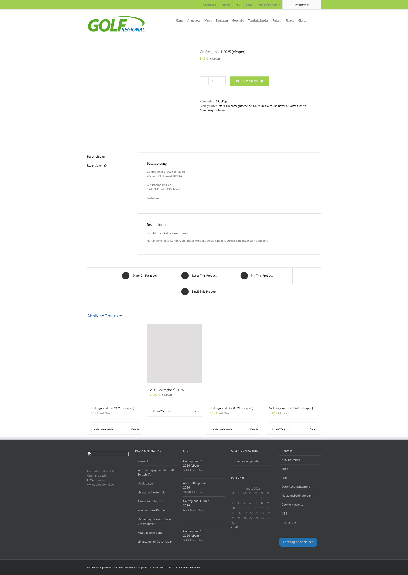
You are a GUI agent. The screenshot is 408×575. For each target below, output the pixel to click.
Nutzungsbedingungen (297, 495)
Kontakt (287, 451)
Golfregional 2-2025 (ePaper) (231, 408)
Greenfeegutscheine (212, 110)
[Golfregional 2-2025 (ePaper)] (233, 363)
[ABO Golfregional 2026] (174, 353)
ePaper (225, 101)
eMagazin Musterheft (151, 492)
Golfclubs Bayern (276, 106)
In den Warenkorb (249, 81)
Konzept (143, 461)
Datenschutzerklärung (296, 487)
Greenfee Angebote (246, 461)
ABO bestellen (291, 460)
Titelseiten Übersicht (151, 501)
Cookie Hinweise (292, 504)
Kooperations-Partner (152, 510)
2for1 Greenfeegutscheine (235, 106)
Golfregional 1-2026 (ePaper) (112, 408)
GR (217, 101)
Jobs (284, 478)
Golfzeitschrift (297, 106)
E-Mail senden (96, 480)
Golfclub (258, 106)
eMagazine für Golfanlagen (155, 541)
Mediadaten (145, 483)
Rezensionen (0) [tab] (97, 165)
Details (135, 429)
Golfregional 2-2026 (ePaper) (291, 408)
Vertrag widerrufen (298, 542)
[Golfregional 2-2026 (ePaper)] (293, 363)
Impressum (289, 522)
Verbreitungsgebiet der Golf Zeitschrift (156, 472)
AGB (284, 513)
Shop (285, 469)
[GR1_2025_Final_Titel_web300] (140, 94)
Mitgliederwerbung (150, 533)
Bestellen (153, 198)
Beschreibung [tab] (96, 156)
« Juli (234, 527)
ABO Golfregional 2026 (167, 390)
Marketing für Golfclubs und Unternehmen (156, 521)
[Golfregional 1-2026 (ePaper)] (114, 363)
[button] (320, 20)
